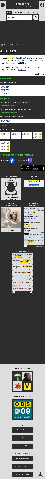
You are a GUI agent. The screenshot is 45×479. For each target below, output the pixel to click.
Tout (39, 210)
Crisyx (26, 240)
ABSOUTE (5, 87)
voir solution (34, 185)
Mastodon (27, 466)
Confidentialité (22, 446)
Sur (4, 160)
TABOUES (5, 93)
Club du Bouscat (28, 216)
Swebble (26, 222)
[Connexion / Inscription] (42, 5)
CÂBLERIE (26, 272)
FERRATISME (24, 262)
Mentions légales (22, 430)
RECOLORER (20, 288)
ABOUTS (37, 134)
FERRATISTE (27, 260)
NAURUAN (31, 242)
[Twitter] (36, 169)
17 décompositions (14, 109)
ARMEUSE (18, 256)
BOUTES (5, 134)
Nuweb (27, 474)
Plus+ (42, 210)
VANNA (33, 212)
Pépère (26, 208)
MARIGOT (26, 266)
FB (22, 466)
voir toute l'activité (40, 246)
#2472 (37, 208)
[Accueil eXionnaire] (2, 45)
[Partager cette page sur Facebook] (34, 169)
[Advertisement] (22, 31)
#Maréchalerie (22, 278)
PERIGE (27, 230)
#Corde (22, 254)
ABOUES (26, 134)
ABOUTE (5, 143)
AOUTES (15, 134)
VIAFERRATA (20, 282)
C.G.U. (22, 438)
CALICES (27, 224)
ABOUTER (12, 45)
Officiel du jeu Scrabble (23, 60)
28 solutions (12, 102)
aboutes (6, 121)
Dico (5, 45)
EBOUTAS (5, 90)
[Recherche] (35, 17)
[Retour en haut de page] (40, 474)
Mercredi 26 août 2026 (30, 218)
